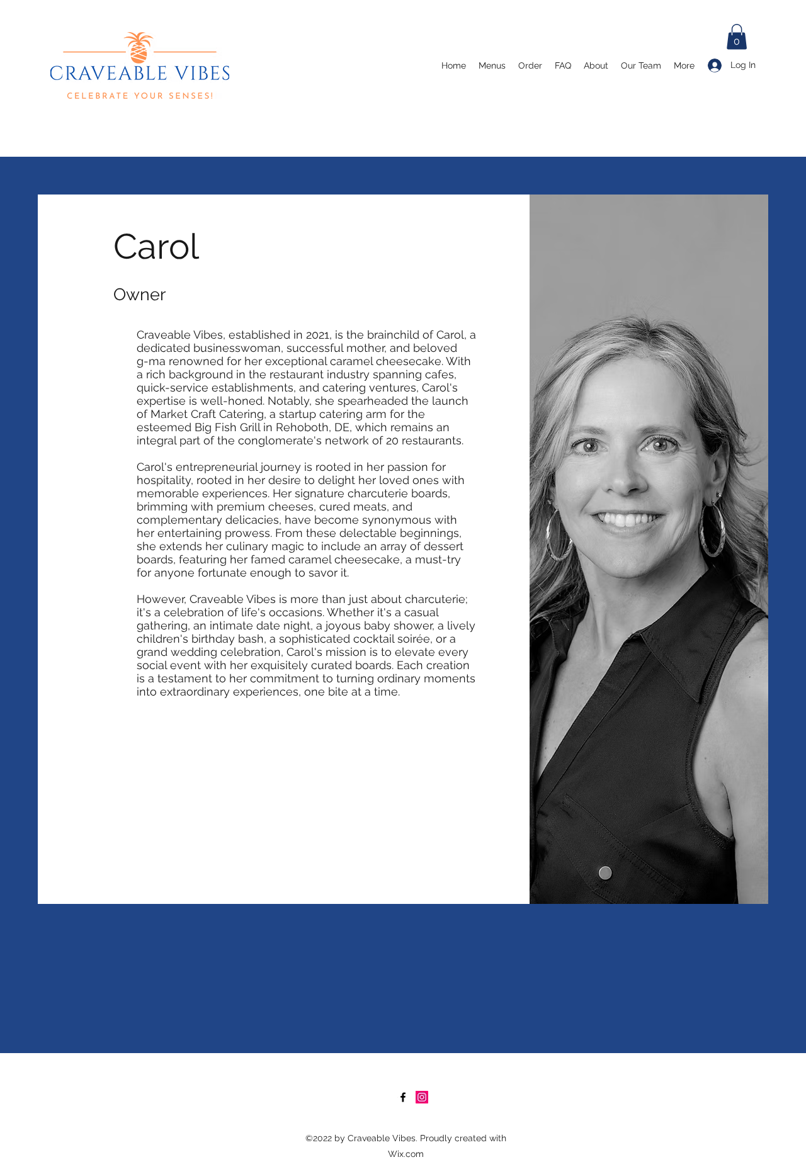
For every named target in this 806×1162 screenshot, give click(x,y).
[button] (736, 37)
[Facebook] (403, 1097)
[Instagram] (422, 1097)
